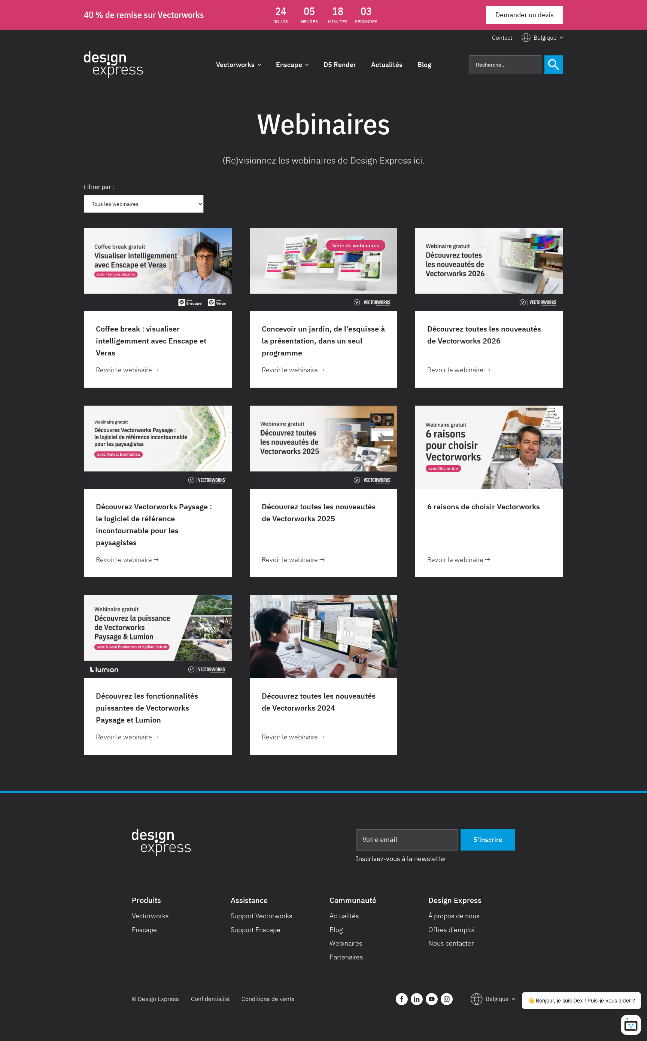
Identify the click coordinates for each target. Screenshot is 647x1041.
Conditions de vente (268, 998)
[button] (542, 38)
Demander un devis (524, 14)
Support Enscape (255, 929)
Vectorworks (150, 916)
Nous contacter (451, 943)
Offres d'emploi (451, 929)
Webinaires (345, 943)
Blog (336, 929)
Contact (502, 37)
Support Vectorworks (261, 916)
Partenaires (346, 957)
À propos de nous (454, 916)
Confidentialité (210, 998)
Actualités (344, 916)
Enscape (144, 929)
